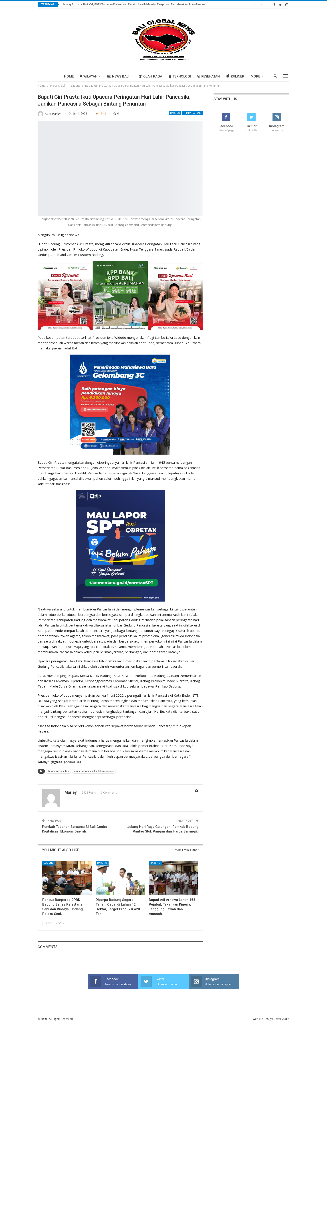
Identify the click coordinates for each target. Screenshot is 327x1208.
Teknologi (182, 76)
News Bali (120, 76)
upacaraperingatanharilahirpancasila (94, 771)
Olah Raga (152, 76)
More (255, 76)
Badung (175, 113)
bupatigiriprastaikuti (58, 771)
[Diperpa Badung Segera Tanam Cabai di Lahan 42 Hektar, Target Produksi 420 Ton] (120, 878)
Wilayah (90, 76)
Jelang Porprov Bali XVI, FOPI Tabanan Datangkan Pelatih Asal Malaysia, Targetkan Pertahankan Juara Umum (133, 4)
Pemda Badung (193, 113)
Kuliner (237, 76)
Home (69, 76)
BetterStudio (281, 1019)
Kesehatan (210, 76)
